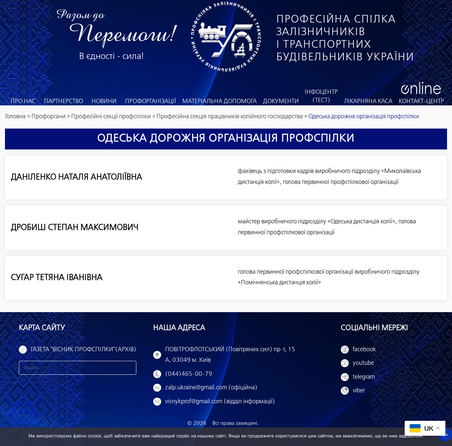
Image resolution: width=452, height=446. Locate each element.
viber (359, 391)
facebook (364, 350)
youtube (363, 363)
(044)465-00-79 (188, 374)
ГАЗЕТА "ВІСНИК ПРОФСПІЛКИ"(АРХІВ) (83, 350)
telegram (364, 377)
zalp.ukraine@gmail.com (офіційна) (211, 388)
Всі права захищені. (235, 423)
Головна (15, 117)
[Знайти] (129, 368)
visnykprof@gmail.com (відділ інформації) (220, 402)
